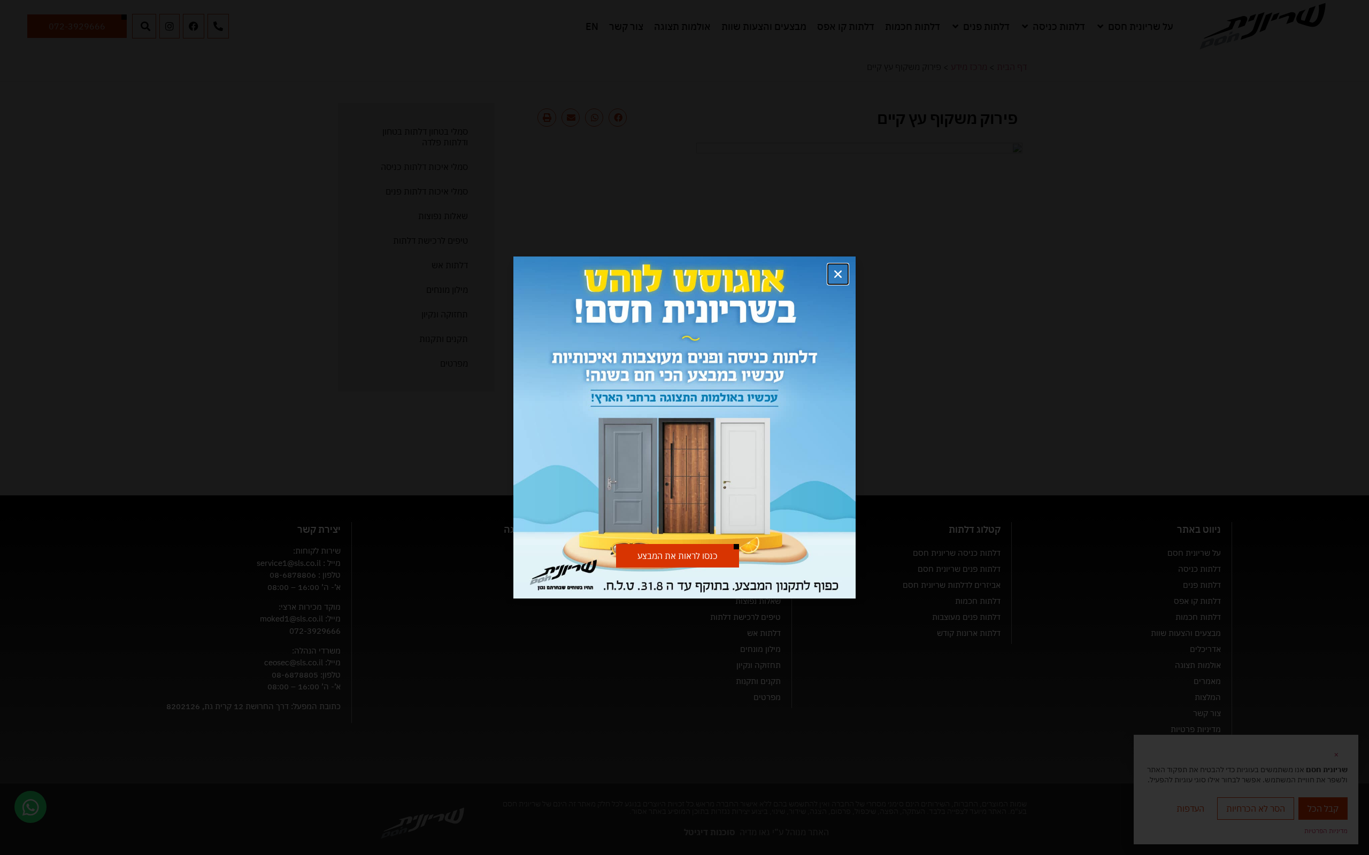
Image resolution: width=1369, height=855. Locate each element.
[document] (684, 427)
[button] (838, 274)
